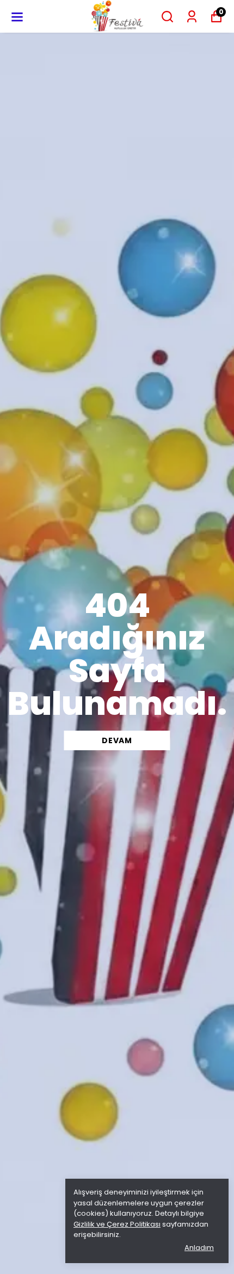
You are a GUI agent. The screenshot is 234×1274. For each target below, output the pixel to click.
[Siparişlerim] (192, 16)
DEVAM (117, 740)
